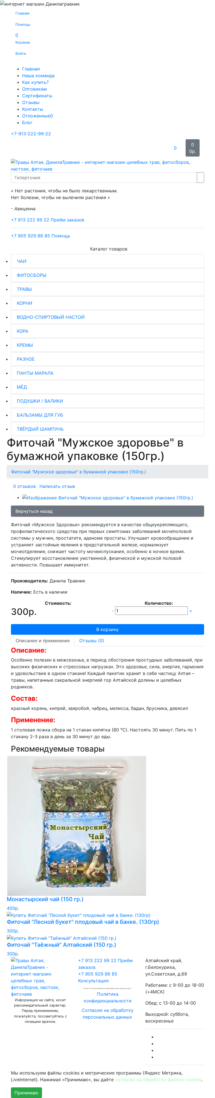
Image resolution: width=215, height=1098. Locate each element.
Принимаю (26, 1092)
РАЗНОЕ (26, 359)
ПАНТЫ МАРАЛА (35, 373)
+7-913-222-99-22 (31, 133)
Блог (27, 122)
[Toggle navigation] (19, 148)
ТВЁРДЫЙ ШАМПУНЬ (40, 429)
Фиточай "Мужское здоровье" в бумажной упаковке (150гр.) (78, 471)
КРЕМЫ (25, 345)
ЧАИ (21, 261)
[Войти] (164, 147)
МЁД (22, 387)
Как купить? (35, 82)
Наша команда (38, 75)
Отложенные (37, 116)
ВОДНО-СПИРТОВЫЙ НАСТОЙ (51, 317)
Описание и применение (43, 640)
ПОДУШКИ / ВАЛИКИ (40, 401)
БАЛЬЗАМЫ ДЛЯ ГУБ (40, 415)
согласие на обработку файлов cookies (158, 1079)
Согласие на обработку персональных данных (108, 1013)
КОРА (22, 331)
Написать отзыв (57, 486)
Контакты (32, 109)
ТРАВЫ (24, 289)
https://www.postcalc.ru (123, 988)
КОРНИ (24, 303)
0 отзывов (24, 486)
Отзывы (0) (91, 640)
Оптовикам (34, 89)
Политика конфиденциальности (108, 997)
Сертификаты (37, 95)
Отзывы (30, 102)
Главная (31, 69)
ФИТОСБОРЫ (31, 275)
